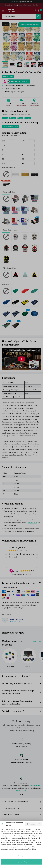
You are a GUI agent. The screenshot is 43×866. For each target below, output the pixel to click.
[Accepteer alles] (39, 824)
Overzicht (31, 824)
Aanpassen (21, 856)
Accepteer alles (21, 862)
